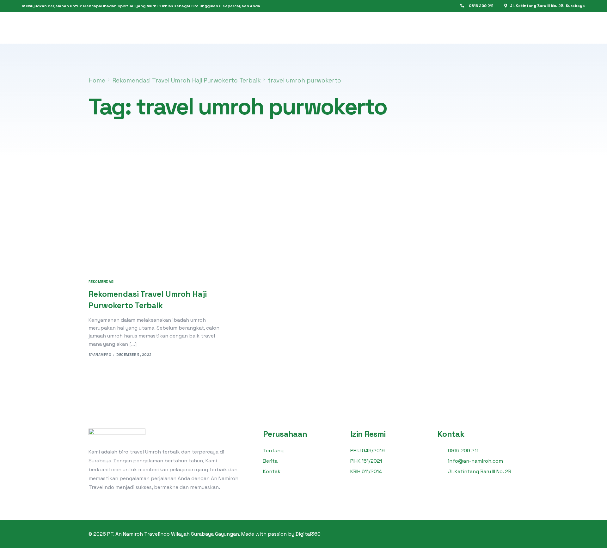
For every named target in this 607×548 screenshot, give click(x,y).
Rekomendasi (102, 281)
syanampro (100, 354)
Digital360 (308, 534)
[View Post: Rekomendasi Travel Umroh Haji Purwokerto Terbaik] (155, 229)
